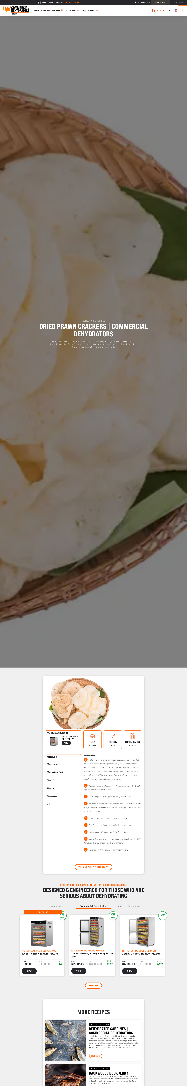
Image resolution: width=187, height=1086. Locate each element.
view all (93, 985)
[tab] (58, 906)
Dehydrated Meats (99, 1024)
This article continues (93, 867)
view (66, 743)
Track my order (72, 2)
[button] (173, 10)
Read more (95, 1056)
